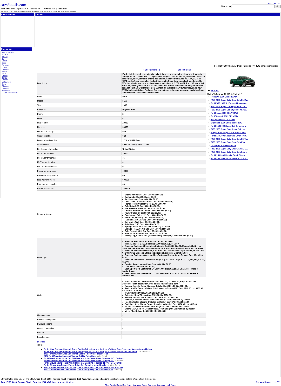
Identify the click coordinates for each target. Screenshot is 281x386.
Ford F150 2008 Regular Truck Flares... (228, 155)
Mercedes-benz (8, 52)
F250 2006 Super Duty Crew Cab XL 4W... (229, 100)
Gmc (4, 84)
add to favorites (274, 3)
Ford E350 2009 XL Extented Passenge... (229, 103)
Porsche (5, 65)
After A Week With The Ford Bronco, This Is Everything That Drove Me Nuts (78, 370)
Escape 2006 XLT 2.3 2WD (223, 119)
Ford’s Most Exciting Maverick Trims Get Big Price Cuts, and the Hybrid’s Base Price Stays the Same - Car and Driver (98, 349)
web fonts (171, 385)
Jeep (4, 63)
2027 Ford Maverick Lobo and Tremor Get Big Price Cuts (70, 356)
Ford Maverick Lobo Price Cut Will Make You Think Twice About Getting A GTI (79, 361)
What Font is (110, 385)
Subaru (5, 54)
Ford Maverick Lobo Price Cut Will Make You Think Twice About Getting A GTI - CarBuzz (84, 358)
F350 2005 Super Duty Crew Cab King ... (229, 142)
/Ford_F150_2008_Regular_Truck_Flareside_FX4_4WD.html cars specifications (33, 8)
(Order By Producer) (10, 92)
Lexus (4, 67)
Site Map (260, 382)
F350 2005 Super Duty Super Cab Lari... (229, 129)
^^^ (278, 382)
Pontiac (5, 80)
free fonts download (156, 385)
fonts (119, 385)
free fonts (127, 385)
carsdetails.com (13, 4)
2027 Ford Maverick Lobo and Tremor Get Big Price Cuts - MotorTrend (76, 354)
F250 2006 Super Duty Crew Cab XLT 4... (229, 139)
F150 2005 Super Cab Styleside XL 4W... (229, 110)
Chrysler (5, 86)
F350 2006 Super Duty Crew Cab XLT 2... (229, 149)
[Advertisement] (17, 24)
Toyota (4, 78)
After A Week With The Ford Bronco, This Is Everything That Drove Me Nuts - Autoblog (83, 367)
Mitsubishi (6, 90)
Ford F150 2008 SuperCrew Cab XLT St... (229, 158)
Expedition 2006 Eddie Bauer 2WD (226, 123)
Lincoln (4, 76)
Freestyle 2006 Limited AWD (224, 97)
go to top (41, 342)
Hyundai (5, 88)
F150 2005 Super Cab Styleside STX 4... (229, 106)
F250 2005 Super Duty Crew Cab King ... (229, 152)
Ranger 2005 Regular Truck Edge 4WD (228, 132)
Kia (3, 59)
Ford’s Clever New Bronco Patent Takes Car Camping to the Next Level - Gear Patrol (82, 363)
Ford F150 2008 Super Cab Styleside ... (228, 126)
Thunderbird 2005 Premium (223, 145)
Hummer (5, 69)
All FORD (215, 90)
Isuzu (4, 73)
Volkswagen (6, 82)
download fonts (140, 385)
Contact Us (270, 382)
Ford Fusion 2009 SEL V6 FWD (225, 113)
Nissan (4, 57)
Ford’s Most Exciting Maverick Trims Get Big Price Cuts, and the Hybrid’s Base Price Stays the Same (90, 351)
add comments (184, 70)
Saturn (4, 61)
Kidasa (4, 71)
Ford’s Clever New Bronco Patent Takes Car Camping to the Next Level (76, 365)
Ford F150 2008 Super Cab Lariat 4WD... (229, 136)
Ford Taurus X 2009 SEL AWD (224, 116)
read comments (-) (151, 70)
